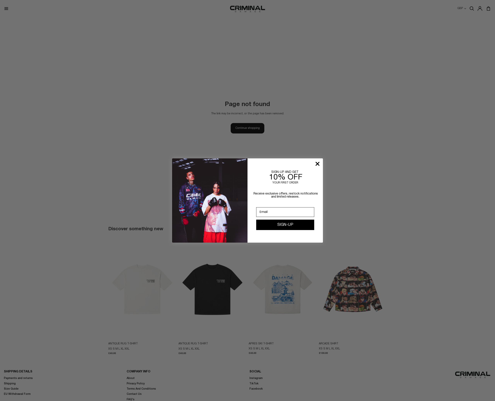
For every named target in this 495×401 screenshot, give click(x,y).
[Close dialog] (317, 164)
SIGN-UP (285, 225)
